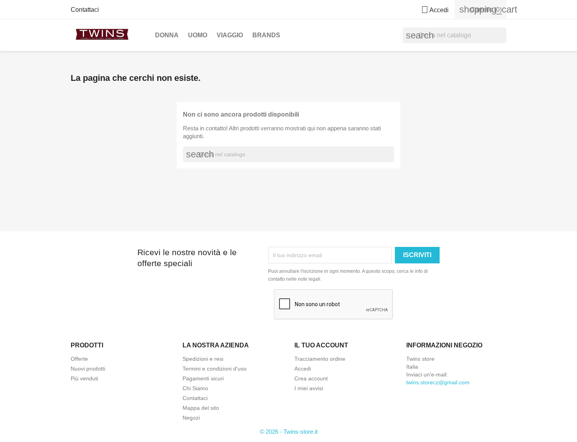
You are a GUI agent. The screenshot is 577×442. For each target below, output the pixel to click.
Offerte (79, 359)
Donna (167, 35)
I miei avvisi (308, 388)
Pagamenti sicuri (203, 378)
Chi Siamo (195, 388)
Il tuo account (321, 345)
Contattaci (85, 9)
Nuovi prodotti (88, 368)
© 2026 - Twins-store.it (289, 431)
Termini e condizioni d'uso (215, 368)
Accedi (302, 368)
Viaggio (230, 35)
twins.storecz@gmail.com (437, 382)
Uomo (197, 35)
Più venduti (84, 378)
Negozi (191, 418)
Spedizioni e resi (203, 359)
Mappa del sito (201, 408)
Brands (266, 35)
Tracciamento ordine (319, 359)
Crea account (311, 378)
